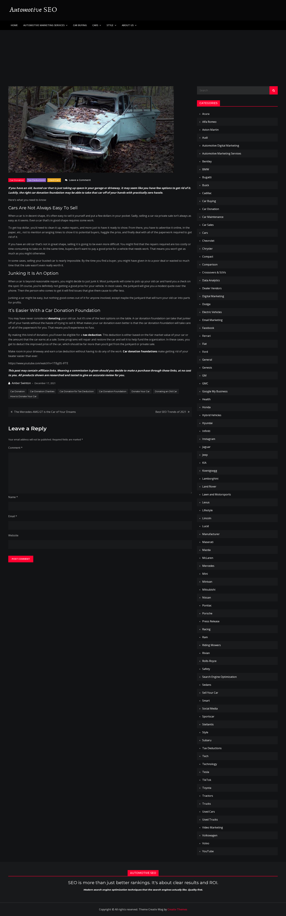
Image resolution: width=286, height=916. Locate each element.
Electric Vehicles (212, 312)
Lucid (205, 526)
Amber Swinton (21, 383)
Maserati (207, 542)
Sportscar (208, 716)
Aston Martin (210, 129)
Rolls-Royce (209, 661)
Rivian (206, 653)
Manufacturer (211, 534)
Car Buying (80, 25)
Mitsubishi (208, 589)
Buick (205, 185)
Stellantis (208, 724)
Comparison (209, 264)
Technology (209, 764)
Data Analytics (211, 280)
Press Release (210, 621)
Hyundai (207, 423)
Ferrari (206, 336)
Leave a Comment (80, 180)
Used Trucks (210, 819)
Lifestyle (207, 510)
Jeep (205, 455)
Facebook (208, 328)
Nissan (206, 597)
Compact (207, 256)
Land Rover (209, 486)
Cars (95, 25)
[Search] (273, 90)
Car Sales (208, 225)
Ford (205, 352)
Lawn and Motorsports (216, 494)
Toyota (206, 788)
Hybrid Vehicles (211, 415)
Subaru (206, 740)
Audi (205, 137)
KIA (204, 463)
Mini (205, 574)
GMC (205, 383)
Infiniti (206, 431)
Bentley (207, 161)
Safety (206, 669)
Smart (206, 700)
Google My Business (215, 391)
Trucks (206, 803)
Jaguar (206, 447)
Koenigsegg (209, 470)
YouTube (208, 851)
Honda (206, 407)
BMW (205, 169)
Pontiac (207, 605)
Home (14, 25)
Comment (15, 447)
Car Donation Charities (42, 391)
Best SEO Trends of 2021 (170, 412)
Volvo (205, 843)
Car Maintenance (212, 217)
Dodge (206, 304)
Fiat (204, 344)
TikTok (206, 780)
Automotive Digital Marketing (220, 145)
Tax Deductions (36, 180)
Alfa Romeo (209, 122)
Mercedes (208, 566)
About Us (128, 25)
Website (13, 535)
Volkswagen (209, 835)
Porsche (207, 613)
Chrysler (207, 248)
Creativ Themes (177, 909)
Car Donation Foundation (112, 391)
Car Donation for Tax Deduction (77, 391)
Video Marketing (212, 827)
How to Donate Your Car (23, 396)
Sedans (206, 685)
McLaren (207, 558)
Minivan (207, 581)
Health (206, 399)
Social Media (210, 708)
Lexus (206, 502)
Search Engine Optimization (219, 677)
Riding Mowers (211, 645)
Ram (205, 637)
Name (13, 497)
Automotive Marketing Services (44, 25)
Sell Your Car (210, 692)
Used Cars (54, 180)
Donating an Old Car (166, 391)
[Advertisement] (143, 55)
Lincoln (206, 518)
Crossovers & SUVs (214, 272)
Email (12, 516)
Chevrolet (208, 241)
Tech (205, 756)
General (207, 359)
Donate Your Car (141, 391)
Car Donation (17, 180)
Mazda (206, 550)
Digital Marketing (213, 296)
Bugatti (207, 177)
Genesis (207, 367)
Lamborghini (210, 478)
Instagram (208, 439)
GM (204, 375)
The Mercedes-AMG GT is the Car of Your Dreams (45, 412)
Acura (205, 114)
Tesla (205, 772)
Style (110, 25)
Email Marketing (212, 320)
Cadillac (207, 193)
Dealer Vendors (212, 288)
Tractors (207, 796)
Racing (206, 629)
